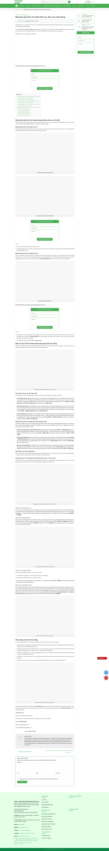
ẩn (21, 94)
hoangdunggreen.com (24, 724)
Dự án (74, 5)
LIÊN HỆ (92, 5)
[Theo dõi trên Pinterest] (30, 839)
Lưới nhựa (27, 5)
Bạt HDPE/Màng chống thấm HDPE (52, 5)
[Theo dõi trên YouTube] (36, 839)
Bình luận (19, 762)
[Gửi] (69, 2)
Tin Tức (88, 5)
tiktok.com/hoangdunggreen (24, 830)
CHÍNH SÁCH (81, 5)
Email (37, 773)
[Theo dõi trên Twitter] (24, 839)
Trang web (57, 773)
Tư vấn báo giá (24, 14)
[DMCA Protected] (16, 844)
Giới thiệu (21, 5)
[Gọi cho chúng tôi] (27, 839)
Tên (18, 773)
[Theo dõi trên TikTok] (21, 839)
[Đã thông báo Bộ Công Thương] (25, 844)
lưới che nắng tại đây (36, 340)
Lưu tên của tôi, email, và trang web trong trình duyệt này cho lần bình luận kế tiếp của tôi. (38, 778)
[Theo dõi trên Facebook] (15, 839)
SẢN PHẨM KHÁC (67, 5)
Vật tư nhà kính (36, 5)
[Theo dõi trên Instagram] (18, 839)
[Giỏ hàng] (94, 2)
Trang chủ (16, 9)
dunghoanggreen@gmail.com (24, 836)
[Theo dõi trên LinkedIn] (33, 839)
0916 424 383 (88, 2)
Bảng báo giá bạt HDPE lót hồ (25, 751)
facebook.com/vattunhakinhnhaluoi (27, 833)
